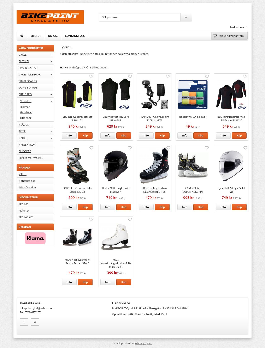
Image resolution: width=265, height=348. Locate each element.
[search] (186, 17)
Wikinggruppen (143, 343)
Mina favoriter (27, 187)
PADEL (23, 138)
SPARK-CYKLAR (28, 68)
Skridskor (25, 101)
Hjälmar (25, 107)
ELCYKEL (24, 61)
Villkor (22, 174)
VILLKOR (35, 36)
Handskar (26, 112)
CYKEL (22, 54)
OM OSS (53, 36)
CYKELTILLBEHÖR (30, 74)
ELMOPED (25, 151)
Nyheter (24, 210)
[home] (22, 35)
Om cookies (26, 217)
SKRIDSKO (25, 94)
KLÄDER (24, 125)
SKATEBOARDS (28, 81)
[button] (85, 135)
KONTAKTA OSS (75, 36)
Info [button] (69, 135)
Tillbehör (25, 118)
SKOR (22, 131)
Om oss (23, 204)
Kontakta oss (27, 181)
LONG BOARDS (28, 87)
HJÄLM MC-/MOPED (31, 158)
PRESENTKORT (28, 144)
